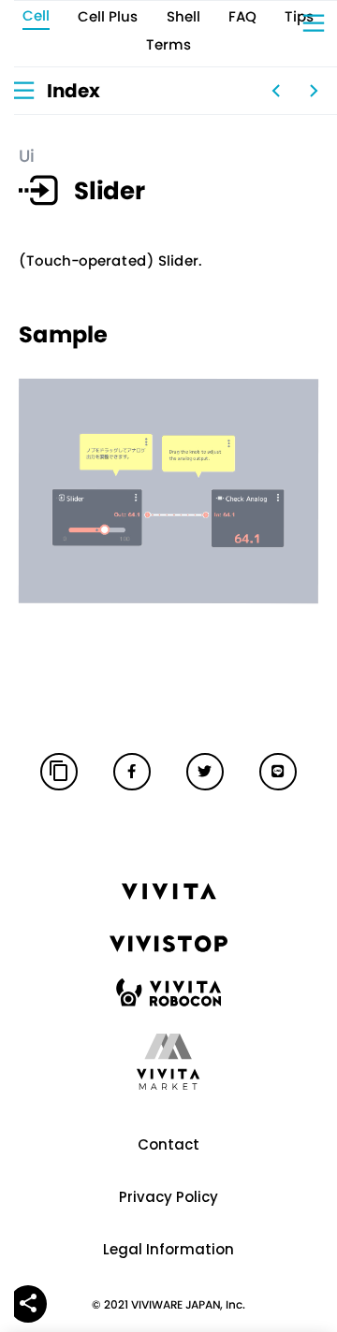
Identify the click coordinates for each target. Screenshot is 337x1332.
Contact (168, 1144)
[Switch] (276, 91)
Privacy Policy (168, 1197)
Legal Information (168, 1249)
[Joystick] (314, 91)
